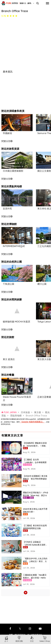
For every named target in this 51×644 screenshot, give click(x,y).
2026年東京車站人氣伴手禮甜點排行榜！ (35, 510)
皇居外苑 (7, 208)
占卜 (6, 641)
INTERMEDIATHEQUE (14, 246)
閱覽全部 (5, 141)
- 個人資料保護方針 (34, 635)
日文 (32, 641)
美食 (25, 514)
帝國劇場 (7, 133)
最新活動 (19, 641)
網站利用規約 (20, 635)
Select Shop (45, 641)
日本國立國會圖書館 (13, 170)
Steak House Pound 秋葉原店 (17, 398)
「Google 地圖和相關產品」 (32, 422)
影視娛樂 (27, 465)
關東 (25, 448)
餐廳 (25, 563)
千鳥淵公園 (8, 284)
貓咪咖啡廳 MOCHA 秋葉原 (16, 321)
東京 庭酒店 (9, 359)
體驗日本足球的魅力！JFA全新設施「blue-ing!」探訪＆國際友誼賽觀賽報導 (35, 495)
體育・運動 (28, 498)
